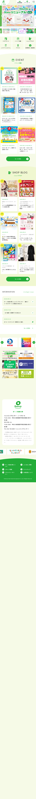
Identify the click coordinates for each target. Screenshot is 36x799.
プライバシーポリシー (9, 473)
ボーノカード (27, 2)
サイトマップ (26, 469)
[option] (18, 15)
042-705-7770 (17, 436)
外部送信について (28, 472)
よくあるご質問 (27, 464)
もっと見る (18, 159)
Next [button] (33, 16)
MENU (33, 1)
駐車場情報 (19, 2)
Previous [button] (2, 16)
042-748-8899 (11, 429)
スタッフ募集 (8, 469)
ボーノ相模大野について (10, 465)
